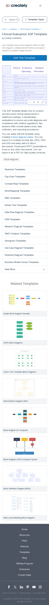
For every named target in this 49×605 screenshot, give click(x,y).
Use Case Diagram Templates (19, 247)
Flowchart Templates (15, 169)
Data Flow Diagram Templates (19, 212)
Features (24, 546)
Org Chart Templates (15, 176)
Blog (24, 557)
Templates (24, 552)
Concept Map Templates (17, 183)
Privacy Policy (25, 593)
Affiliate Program (24, 563)
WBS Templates (12, 198)
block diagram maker (23, 137)
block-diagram (11, 159)
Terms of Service (9, 593)
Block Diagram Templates (29, 29)
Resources (24, 535)
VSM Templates (12, 219)
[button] (40, 5)
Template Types (36, 19)
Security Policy (39, 593)
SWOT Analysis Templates (17, 233)
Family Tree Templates (16, 205)
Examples (13, 29)
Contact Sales (24, 574)
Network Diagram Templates (19, 226)
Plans (24, 540)
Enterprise (24, 569)
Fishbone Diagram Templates (19, 255)
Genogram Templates (15, 240)
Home (4, 29)
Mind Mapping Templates (17, 190)
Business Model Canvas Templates (22, 262)
